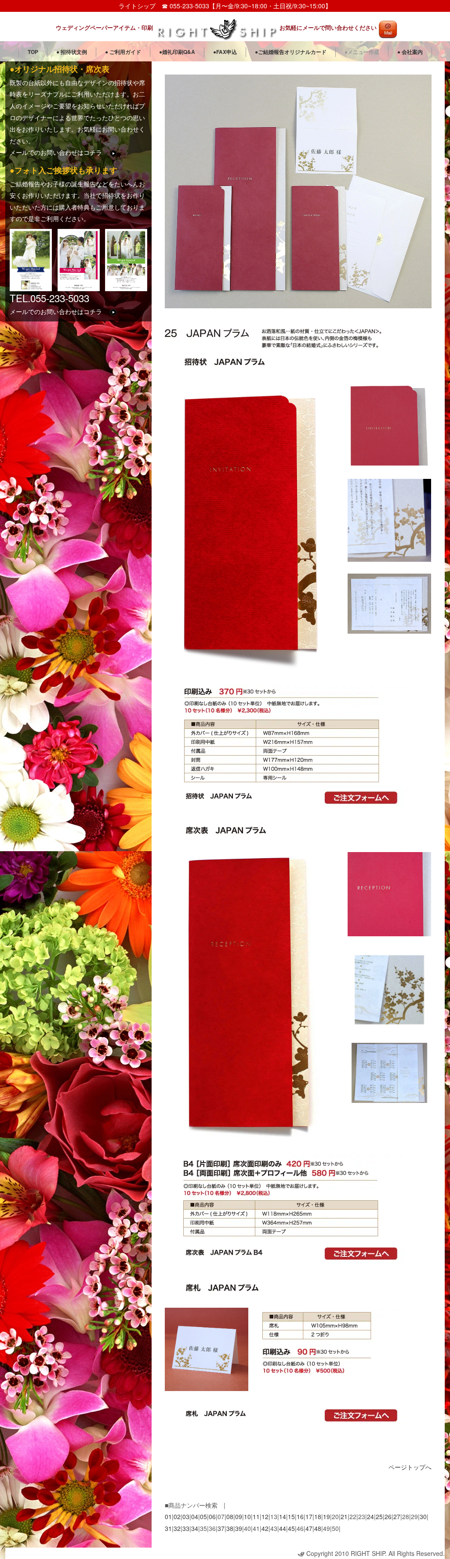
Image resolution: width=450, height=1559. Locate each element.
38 (229, 1528)
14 (282, 1516)
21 (344, 1516)
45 (291, 1528)
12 (265, 1516)
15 (291, 1516)
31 (168, 1528)
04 (194, 1516)
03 (185, 1516)
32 (177, 1528)
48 (317, 1528)
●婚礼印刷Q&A (177, 52)
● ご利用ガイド (123, 52)
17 (308, 1516)
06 (212, 1516)
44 (282, 1528)
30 (423, 1516)
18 (317, 1516)
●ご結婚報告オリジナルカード (291, 52)
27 (396, 1516)
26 (388, 1516)
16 (300, 1516)
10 (247, 1516)
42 (265, 1528)
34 (194, 1528)
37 (221, 1528)
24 (370, 1516)
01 (168, 1516)
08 (229, 1516)
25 (379, 1516)
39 (238, 1528)
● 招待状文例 (71, 52)
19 (326, 1516)
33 (185, 1528)
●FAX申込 (225, 52)
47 (308, 1528)
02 (177, 1516)
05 (203, 1516)
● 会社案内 (410, 52)
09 (238, 1516)
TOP (33, 52)
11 (256, 1516)
